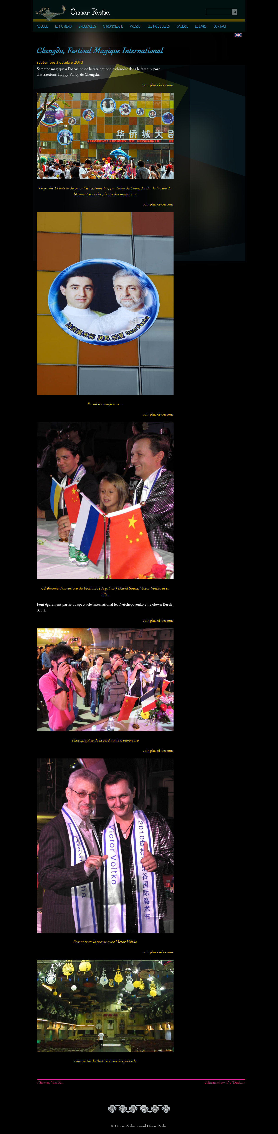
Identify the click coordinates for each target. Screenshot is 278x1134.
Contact (220, 26)
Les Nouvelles (158, 26)
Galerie (182, 26)
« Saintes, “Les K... (50, 1083)
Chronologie (113, 26)
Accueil (42, 26)
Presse (135, 26)
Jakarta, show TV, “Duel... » (225, 1083)
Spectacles (87, 26)
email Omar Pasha (152, 1126)
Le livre (201, 26)
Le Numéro (63, 26)
